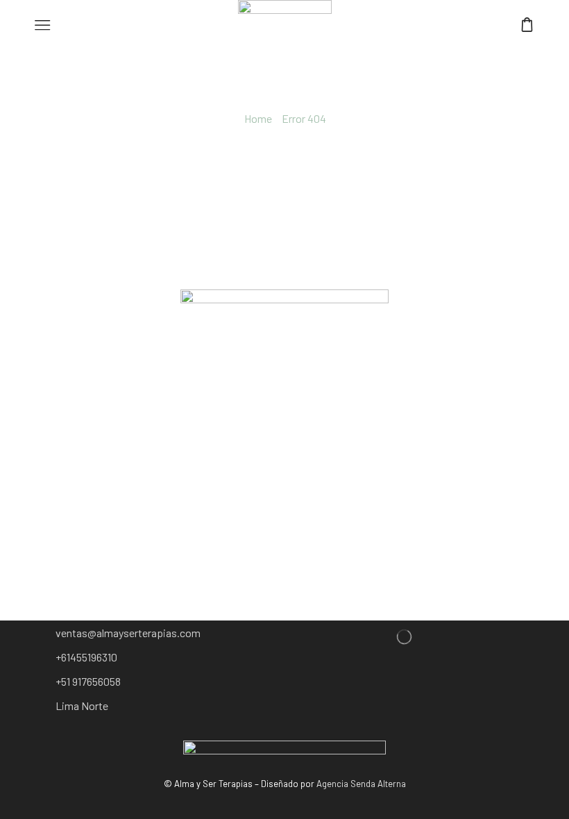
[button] (130, 633)
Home (258, 118)
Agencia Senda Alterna (361, 783)
